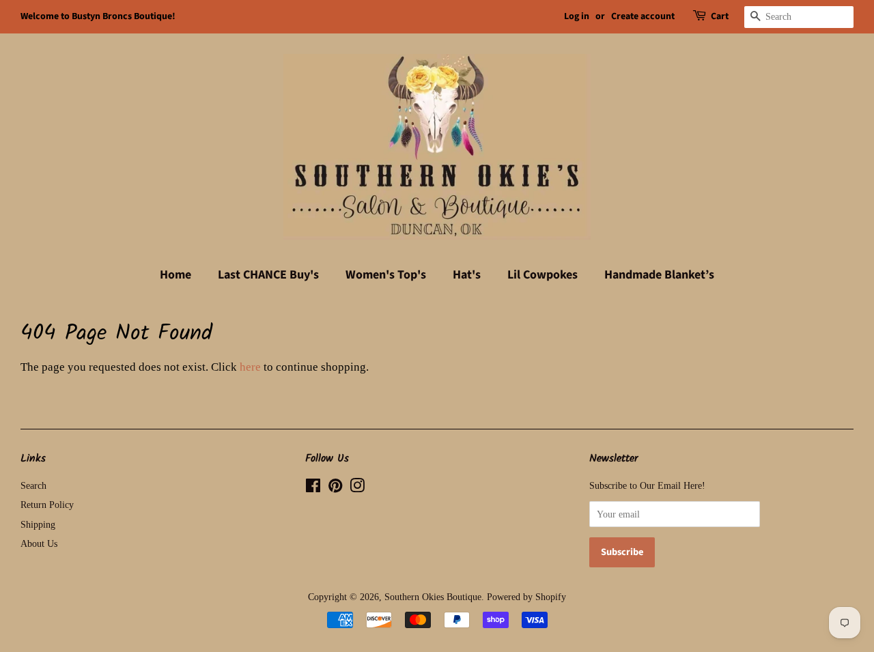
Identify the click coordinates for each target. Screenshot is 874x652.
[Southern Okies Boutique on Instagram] (357, 488)
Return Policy (47, 504)
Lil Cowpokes (542, 274)
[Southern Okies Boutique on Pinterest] (335, 488)
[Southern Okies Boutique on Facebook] (313, 488)
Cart (720, 16)
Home (175, 274)
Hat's (467, 274)
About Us (38, 543)
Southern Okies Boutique (432, 596)
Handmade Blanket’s (659, 274)
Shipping (37, 524)
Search (33, 485)
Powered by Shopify (526, 596)
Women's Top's (386, 274)
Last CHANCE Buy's (268, 274)
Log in (576, 16)
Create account (643, 16)
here (250, 366)
